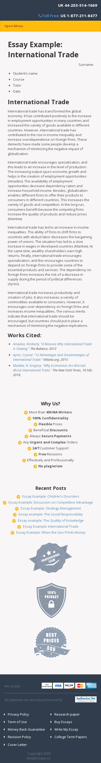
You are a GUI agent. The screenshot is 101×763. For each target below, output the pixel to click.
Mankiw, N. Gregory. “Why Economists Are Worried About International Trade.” (49, 367)
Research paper (67, 714)
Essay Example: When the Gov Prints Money (50, 532)
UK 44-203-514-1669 (77, 5)
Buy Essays (63, 721)
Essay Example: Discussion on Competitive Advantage (51, 502)
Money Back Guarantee (26, 729)
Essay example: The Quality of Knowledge (51, 520)
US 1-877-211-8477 (79, 15)
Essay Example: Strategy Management (51, 508)
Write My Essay (66, 729)
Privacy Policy (18, 714)
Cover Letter (17, 744)
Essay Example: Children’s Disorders (50, 496)
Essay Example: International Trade (50, 526)
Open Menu (13, 26)
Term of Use (17, 721)
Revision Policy (19, 736)
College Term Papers (70, 736)
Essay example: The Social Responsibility (51, 514)
